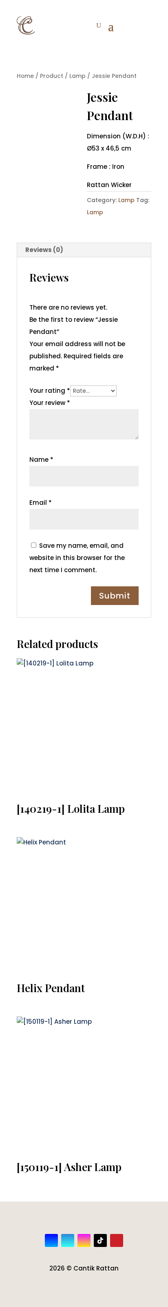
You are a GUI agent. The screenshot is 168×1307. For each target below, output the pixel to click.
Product (51, 76)
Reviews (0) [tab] (44, 249)
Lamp (77, 76)
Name (41, 459)
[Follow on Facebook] (51, 1240)
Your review (49, 402)
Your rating (49, 390)
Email (40, 502)
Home (25, 76)
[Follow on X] (67, 1240)
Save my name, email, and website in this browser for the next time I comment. (77, 557)
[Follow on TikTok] (100, 1240)
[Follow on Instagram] (84, 1240)
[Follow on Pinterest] (116, 1240)
